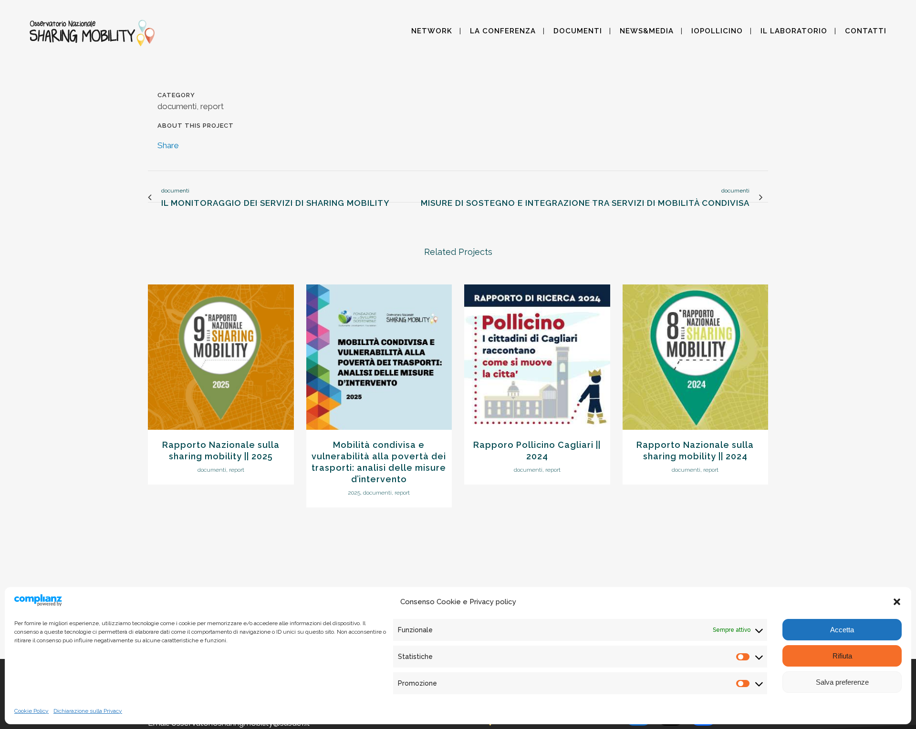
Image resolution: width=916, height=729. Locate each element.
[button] (897, 602)
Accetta (842, 630)
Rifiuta (842, 656)
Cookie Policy (31, 711)
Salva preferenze (842, 682)
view (220, 356)
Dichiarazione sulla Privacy (87, 711)
